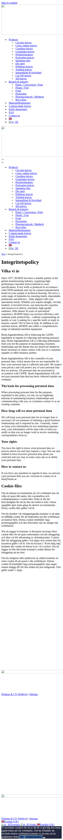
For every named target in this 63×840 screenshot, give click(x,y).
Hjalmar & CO (25, 689)
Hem (3, 254)
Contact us (14, 115)
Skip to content (9, 2)
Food (18, 90)
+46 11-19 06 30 (10, 587)
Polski (33, 824)
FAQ (11, 112)
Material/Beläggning (19, 103)
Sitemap (33, 694)
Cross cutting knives (26, 45)
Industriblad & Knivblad (28, 72)
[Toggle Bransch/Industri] (60, 209)
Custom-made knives (20, 106)
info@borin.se (8, 590)
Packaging (21, 93)
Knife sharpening (18, 109)
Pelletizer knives (24, 66)
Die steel (20, 63)
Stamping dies (22, 60)
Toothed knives (23, 69)
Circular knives (23, 42)
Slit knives (21, 78)
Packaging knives (24, 57)
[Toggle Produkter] (60, 167)
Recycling (20, 99)
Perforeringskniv (24, 54)
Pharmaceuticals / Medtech (29, 96)
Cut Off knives (23, 75)
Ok (21, 837)
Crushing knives (24, 48)
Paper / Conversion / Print (29, 84)
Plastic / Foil (22, 87)
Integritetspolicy (33, 837)
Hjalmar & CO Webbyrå (14, 694)
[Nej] (44, 837)
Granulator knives (24, 51)
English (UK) (11, 821)
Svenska (15, 824)
